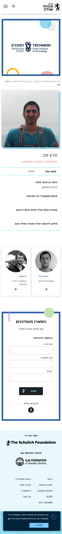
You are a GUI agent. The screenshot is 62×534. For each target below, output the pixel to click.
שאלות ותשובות (44, 490)
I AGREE (39, 525)
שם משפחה (46, 358)
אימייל (49, 371)
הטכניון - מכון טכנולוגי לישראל (25, 81)
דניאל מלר (43, 276)
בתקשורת (26, 490)
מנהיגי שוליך (25, 484)
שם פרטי (48, 344)
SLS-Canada (45, 502)
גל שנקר (23, 276)
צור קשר (27, 496)
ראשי (49, 479)
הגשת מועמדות (23, 479)
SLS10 (49, 496)
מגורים (31, 171)
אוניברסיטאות (45, 484)
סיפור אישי (50, 171)
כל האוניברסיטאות (51, 81)
